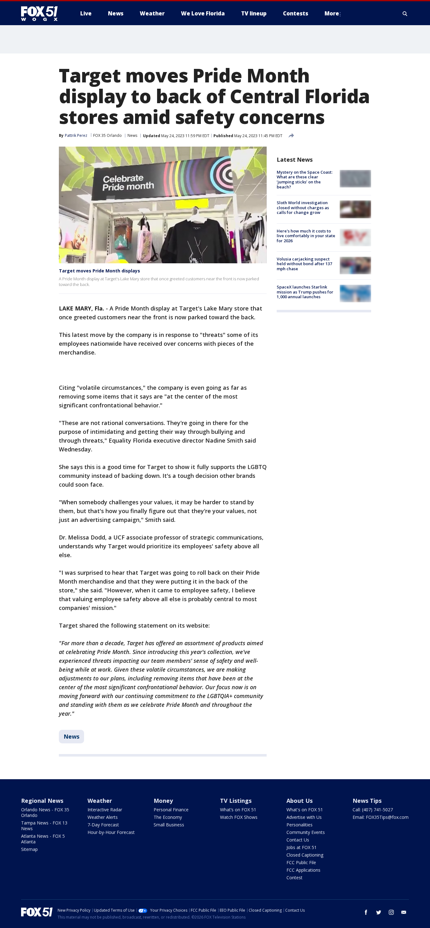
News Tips (367, 800)
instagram (391, 912)
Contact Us (297, 840)
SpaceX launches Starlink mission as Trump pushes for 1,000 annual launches (305, 291)
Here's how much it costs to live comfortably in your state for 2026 (306, 235)
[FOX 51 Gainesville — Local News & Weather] (42, 13)
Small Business (169, 825)
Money (163, 800)
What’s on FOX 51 (238, 810)
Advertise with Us (304, 817)
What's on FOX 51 (304, 810)
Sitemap (29, 849)
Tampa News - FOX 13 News (44, 825)
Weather (100, 800)
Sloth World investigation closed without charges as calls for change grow (303, 207)
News (132, 135)
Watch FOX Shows (238, 817)
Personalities (299, 825)
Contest (294, 877)
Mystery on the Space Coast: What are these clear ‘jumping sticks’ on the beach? (304, 179)
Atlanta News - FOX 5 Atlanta (43, 839)
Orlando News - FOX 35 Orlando (45, 812)
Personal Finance (171, 810)
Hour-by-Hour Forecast (111, 832)
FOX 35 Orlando (107, 135)
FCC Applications (303, 870)
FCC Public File (301, 862)
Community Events (305, 832)
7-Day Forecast (103, 825)
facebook (366, 912)
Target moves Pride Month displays (99, 271)
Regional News (42, 800)
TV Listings (236, 800)
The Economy (168, 817)
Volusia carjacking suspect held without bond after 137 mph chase (304, 263)
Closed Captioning (304, 855)
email (404, 912)
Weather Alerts (103, 817)
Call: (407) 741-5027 (373, 810)
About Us (299, 800)
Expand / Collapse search (405, 13)
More (332, 13)
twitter (379, 912)
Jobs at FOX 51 (301, 847)
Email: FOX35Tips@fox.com (381, 817)
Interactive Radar (105, 810)
